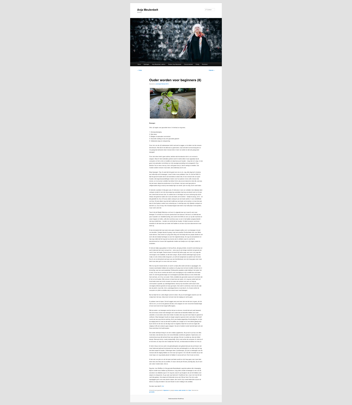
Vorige (139, 70)
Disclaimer (205, 64)
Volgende (212, 70)
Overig (197, 64)
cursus (176, 390)
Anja (189, 390)
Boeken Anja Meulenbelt (174, 64)
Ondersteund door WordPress (176, 398)
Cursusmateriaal (188, 64)
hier (163, 386)
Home (139, 64)
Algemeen (166, 390)
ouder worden (182, 390)
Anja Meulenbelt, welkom (158, 64)
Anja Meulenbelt (147, 10)
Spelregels (146, 64)
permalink (152, 392)
